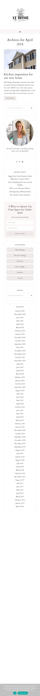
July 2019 (20, 453)
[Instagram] (23, 162)
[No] (38, 690)
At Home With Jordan (20, 14)
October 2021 (20, 407)
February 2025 (20, 331)
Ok (15, 693)
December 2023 (20, 351)
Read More (10, 98)
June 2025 (20, 318)
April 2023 (20, 371)
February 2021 (20, 424)
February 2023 (20, 377)
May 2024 (20, 347)
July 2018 (20, 463)
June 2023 (20, 367)
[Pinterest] (20, 162)
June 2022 (20, 397)
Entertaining (20, 250)
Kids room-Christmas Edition (20, 188)
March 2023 (20, 374)
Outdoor (20, 272)
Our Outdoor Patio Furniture (20, 195)
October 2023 (20, 357)
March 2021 (20, 420)
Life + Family (20, 267)
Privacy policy (23, 693)
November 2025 (20, 314)
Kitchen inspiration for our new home (18, 76)
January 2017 (20, 503)
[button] (20, 31)
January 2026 (20, 311)
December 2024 (20, 337)
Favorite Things (20, 255)
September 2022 (20, 387)
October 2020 (20, 434)
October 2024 (20, 341)
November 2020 (20, 430)
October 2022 (20, 384)
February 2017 (20, 500)
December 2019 (20, 440)
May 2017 (20, 490)
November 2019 (20, 444)
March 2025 (20, 327)
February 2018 (20, 473)
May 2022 (20, 400)
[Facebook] (17, 162)
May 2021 (20, 414)
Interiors (7, 70)
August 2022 (20, 390)
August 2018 (20, 460)
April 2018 (20, 467)
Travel (20, 278)
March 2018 (20, 470)
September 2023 (20, 361)
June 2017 (20, 487)
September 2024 (20, 344)
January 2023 (20, 381)
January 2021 (20, 427)
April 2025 (20, 324)
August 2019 (20, 450)
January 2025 (20, 334)
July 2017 (20, 483)
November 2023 (20, 354)
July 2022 (20, 394)
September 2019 (20, 447)
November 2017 (20, 477)
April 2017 (20, 493)
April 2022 (20, 404)
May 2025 (20, 321)
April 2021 (20, 417)
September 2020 (20, 437)
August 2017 (20, 480)
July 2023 (20, 364)
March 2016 (20, 507)
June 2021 (20, 410)
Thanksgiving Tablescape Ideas (20, 192)
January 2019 (20, 457)
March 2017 (20, 497)
